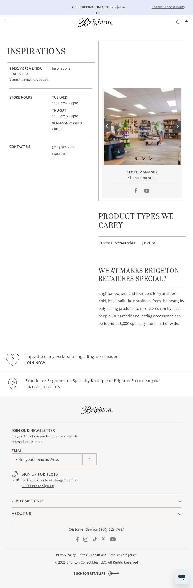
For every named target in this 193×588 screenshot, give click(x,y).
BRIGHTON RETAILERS (89, 573)
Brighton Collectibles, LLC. (87, 562)
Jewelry (148, 243)
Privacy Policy (66, 555)
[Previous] (107, 126)
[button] (7, 22)
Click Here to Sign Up (38, 486)
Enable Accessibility (168, 7)
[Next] (177, 126)
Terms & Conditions (92, 555)
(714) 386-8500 (63, 147)
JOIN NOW (35, 362)
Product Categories (123, 555)
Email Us (59, 154)
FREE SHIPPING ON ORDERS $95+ (97, 7)
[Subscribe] (89, 459)
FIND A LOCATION (43, 387)
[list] (142, 126)
